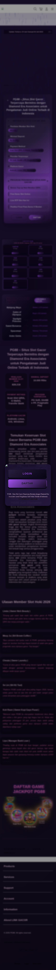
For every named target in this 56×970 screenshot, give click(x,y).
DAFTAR (27, 483)
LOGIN (27, 473)
